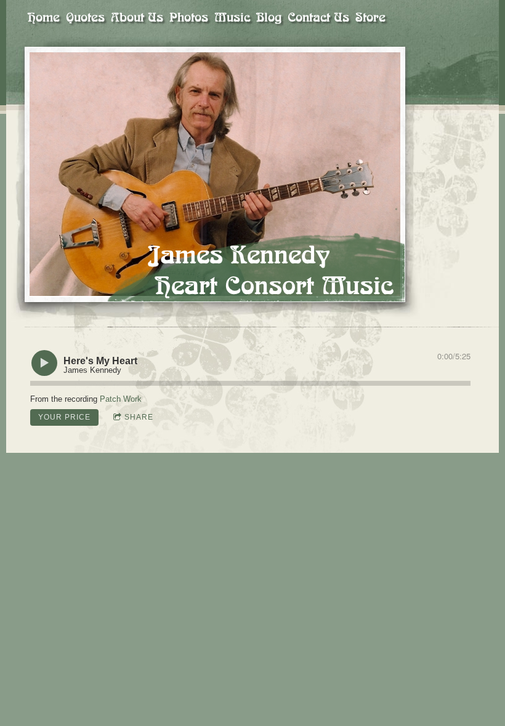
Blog (268, 17)
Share (138, 417)
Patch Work (121, 399)
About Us (137, 17)
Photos (188, 17)
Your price (64, 417)
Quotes (85, 17)
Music (232, 17)
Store (370, 17)
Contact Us (318, 17)
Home (44, 17)
